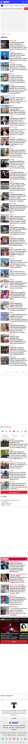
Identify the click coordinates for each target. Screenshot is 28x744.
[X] (10, 431)
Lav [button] (15, 699)
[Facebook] (2, 431)
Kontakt (8, 732)
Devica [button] (18, 699)
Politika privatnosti (11, 735)
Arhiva (4, 735)
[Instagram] (6, 431)
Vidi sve (14, 641)
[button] (26, 695)
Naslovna (3, 34)
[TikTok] (18, 431)
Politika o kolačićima (22, 732)
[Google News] (25, 431)
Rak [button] (12, 699)
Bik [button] (5, 699)
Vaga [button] (22, 699)
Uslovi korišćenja (21, 735)
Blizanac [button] (8, 699)
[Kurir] (5, 2)
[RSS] (22, 431)
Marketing (3, 732)
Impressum (14, 732)
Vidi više (14, 718)
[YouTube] (14, 431)
